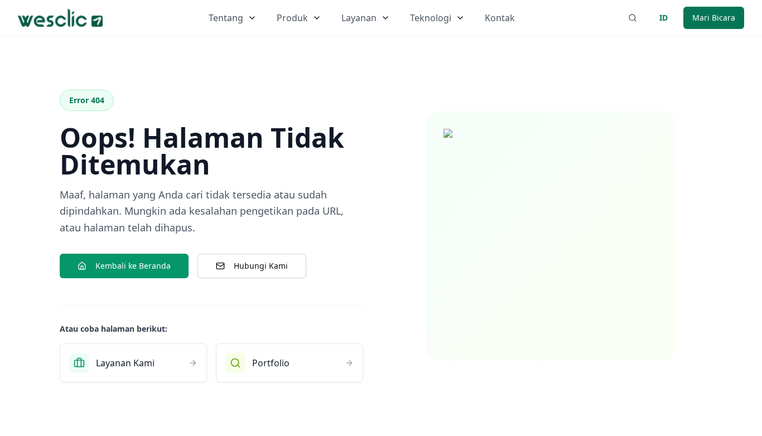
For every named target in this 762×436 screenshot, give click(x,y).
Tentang (226, 18)
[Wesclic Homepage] (60, 18)
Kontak (500, 18)
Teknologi (430, 18)
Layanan (359, 18)
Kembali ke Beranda (133, 265)
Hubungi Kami (261, 265)
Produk (292, 18)
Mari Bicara (713, 17)
